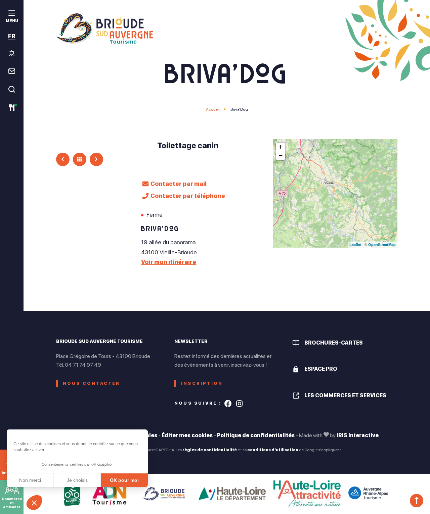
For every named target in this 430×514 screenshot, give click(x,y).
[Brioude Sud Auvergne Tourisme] (226, 28)
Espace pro (320, 369)
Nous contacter (91, 383)
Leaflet (355, 244)
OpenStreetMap (382, 244)
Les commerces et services (345, 395)
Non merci (30, 480)
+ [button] (281, 146)
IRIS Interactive (358, 435)
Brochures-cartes (333, 343)
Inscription (202, 383)
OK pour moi (124, 480)
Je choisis (77, 480)
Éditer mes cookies (187, 435)
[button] (34, 503)
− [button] (281, 155)
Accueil (213, 109)
